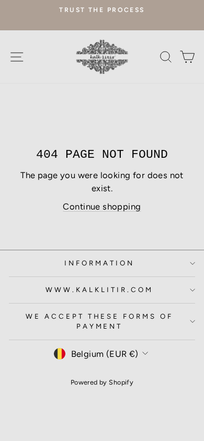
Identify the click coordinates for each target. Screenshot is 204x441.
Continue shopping (102, 206)
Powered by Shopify (102, 382)
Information (99, 263)
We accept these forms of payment (99, 321)
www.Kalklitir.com (99, 289)
